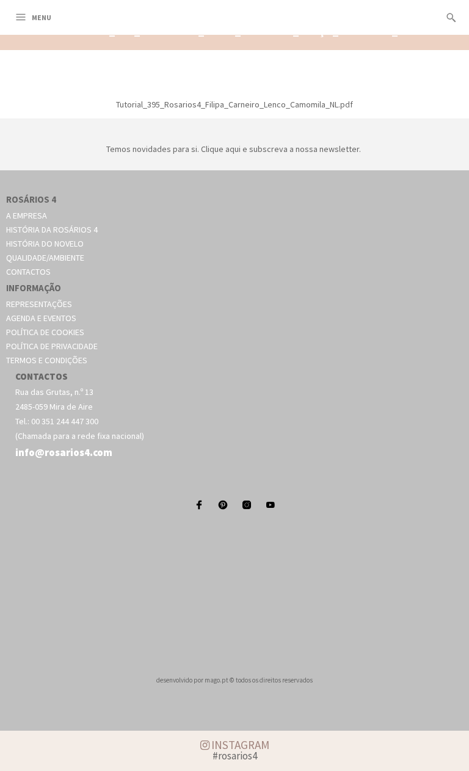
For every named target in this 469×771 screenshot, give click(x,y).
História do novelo (45, 243)
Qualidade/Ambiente (45, 257)
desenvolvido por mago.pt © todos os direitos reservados (234, 680)
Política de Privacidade (52, 346)
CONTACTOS (41, 376)
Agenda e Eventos (41, 318)
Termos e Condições (46, 360)
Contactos (28, 271)
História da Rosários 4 (52, 229)
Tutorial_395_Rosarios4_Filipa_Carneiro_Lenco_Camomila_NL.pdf (234, 104)
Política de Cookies (45, 332)
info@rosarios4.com (63, 452)
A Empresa (26, 215)
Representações (39, 304)
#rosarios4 (235, 756)
